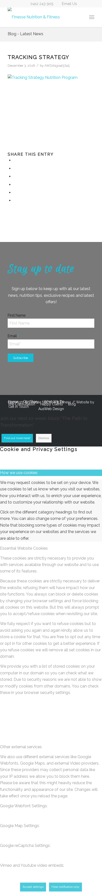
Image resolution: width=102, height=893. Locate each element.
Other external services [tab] (21, 746)
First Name (17, 315)
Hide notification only (65, 887)
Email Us (69, 3)
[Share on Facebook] (14, 160)
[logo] (42, 17)
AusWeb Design (51, 409)
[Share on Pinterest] (14, 184)
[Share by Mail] (14, 200)
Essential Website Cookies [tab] (24, 548)
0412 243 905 (41, 3)
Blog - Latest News (25, 33)
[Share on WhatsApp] (14, 176)
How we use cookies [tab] (19, 472)
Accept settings (33, 887)
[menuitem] (91, 17)
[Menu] (91, 17)
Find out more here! (17, 438)
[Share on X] (14, 168)
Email (13, 336)
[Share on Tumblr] (14, 192)
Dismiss (43, 438)
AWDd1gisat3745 (57, 65)
